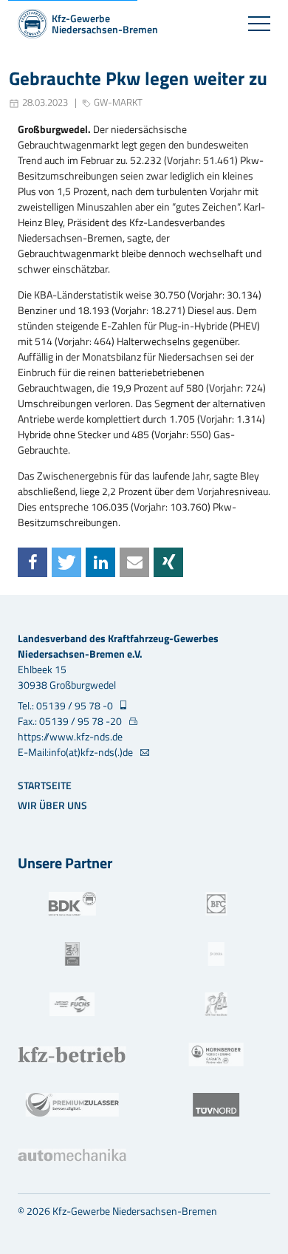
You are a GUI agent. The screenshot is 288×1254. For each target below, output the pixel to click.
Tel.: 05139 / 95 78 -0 (66, 705)
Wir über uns (52, 805)
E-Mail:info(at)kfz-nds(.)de (76, 752)
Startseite (45, 785)
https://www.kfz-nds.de (70, 736)
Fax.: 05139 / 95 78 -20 (71, 721)
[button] (32, 562)
